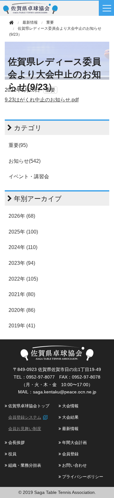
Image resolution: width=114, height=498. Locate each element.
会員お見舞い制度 (24, 428)
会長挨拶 (16, 442)
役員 (11, 454)
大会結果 (70, 417)
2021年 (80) (22, 294)
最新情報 (70, 428)
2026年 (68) (22, 216)
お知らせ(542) (25, 161)
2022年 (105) (23, 279)
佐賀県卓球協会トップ (28, 406)
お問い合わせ (74, 465)
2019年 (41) (22, 325)
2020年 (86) (22, 310)
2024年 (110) (23, 247)
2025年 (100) (23, 231)
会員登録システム (24, 417)
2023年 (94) (22, 263)
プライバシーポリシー (82, 476)
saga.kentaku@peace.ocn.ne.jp (64, 391)
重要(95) (18, 145)
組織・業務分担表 (24, 465)
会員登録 (70, 454)
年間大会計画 (74, 442)
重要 (50, 22)
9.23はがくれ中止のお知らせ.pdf (42, 99)
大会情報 (70, 406)
